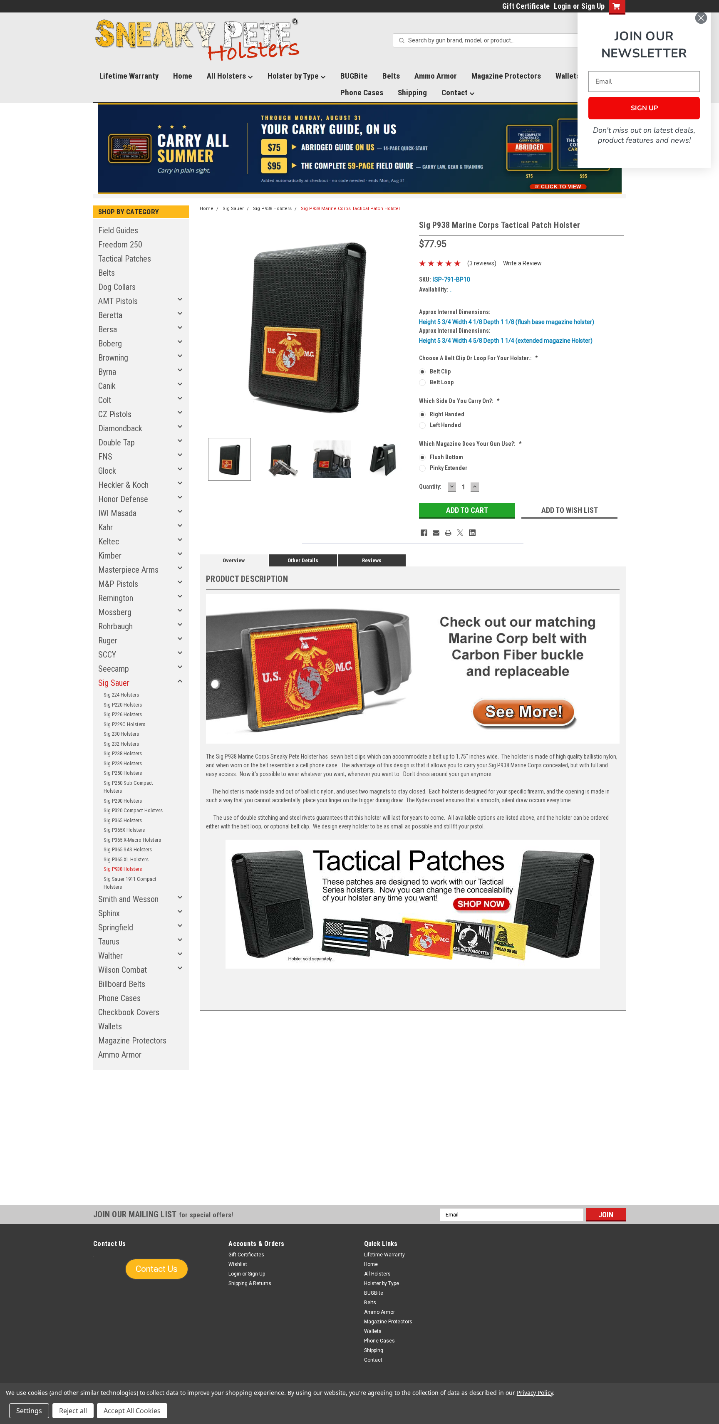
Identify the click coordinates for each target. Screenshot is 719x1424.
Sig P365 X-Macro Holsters (132, 840)
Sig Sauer (113, 683)
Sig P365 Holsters (123, 820)
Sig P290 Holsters (123, 801)
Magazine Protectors (506, 76)
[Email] (436, 532)
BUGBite (354, 76)
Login (562, 6)
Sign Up (593, 6)
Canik (107, 386)
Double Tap (116, 442)
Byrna (107, 372)
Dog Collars (117, 287)
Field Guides (118, 230)
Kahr (105, 527)
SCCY (107, 655)
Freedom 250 (120, 245)
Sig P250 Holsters (123, 773)
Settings (29, 1410)
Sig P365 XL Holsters (126, 859)
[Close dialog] (701, 18)
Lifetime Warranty (129, 76)
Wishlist (237, 1264)
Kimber (109, 556)
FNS (105, 457)
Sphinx (109, 913)
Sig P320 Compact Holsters (133, 810)
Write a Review (522, 263)
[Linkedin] (472, 532)
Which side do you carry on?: (459, 401)
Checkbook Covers (128, 1012)
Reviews (372, 560)
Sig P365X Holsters (124, 830)
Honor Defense (123, 499)
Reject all (73, 1410)
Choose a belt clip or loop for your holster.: (478, 358)
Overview (234, 560)
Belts (391, 76)
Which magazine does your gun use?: (470, 443)
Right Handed (447, 414)
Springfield (115, 927)
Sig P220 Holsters (123, 705)
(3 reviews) (481, 263)
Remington (115, 598)
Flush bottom (446, 457)
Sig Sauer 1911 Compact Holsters (130, 883)
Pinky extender (448, 468)
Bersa (107, 329)
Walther (110, 956)
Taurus (108, 942)
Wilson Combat (122, 970)
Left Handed (445, 425)
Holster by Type (294, 76)
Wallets (110, 1026)
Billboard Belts (121, 984)
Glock (107, 471)
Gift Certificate (526, 6)
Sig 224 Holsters (121, 695)
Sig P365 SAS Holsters (128, 849)
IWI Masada (117, 513)
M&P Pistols (118, 584)
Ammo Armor (435, 76)
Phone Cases (361, 92)
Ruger (107, 640)
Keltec (108, 541)
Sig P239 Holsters (123, 763)
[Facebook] (424, 532)
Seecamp (113, 669)
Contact (455, 92)
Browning (113, 358)
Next (404, 325)
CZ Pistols (114, 414)
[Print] (448, 532)
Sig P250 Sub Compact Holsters (128, 787)
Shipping (412, 92)
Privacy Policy (535, 1393)
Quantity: (430, 486)
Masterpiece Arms (128, 570)
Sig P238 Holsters (123, 753)
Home (182, 76)
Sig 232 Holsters (121, 744)
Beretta (110, 315)
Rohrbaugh (115, 626)
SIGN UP (644, 108)
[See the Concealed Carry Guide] (360, 148)
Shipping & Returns (249, 1283)
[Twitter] (460, 532)
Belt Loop (442, 382)
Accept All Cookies (132, 1410)
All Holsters (227, 76)
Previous (208, 325)
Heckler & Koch (123, 485)
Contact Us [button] (157, 1269)
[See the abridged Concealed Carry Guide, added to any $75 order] (529, 152)
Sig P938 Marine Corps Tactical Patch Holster (350, 208)
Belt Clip (440, 371)
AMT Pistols (118, 301)
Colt (104, 400)
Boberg (110, 344)
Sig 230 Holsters (121, 734)
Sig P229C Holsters (124, 724)
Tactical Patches (124, 259)
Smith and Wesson (128, 899)
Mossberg (114, 612)
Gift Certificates (246, 1255)
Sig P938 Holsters (123, 869)
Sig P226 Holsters (123, 714)
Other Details (303, 560)
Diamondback (120, 428)
